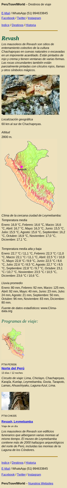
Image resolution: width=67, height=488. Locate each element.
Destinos (17, 25)
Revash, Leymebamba (17, 421)
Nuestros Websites (40, 483)
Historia (31, 25)
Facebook (8, 18)
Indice (5, 25)
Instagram (34, 18)
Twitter (21, 18)
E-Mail (5, 13)
